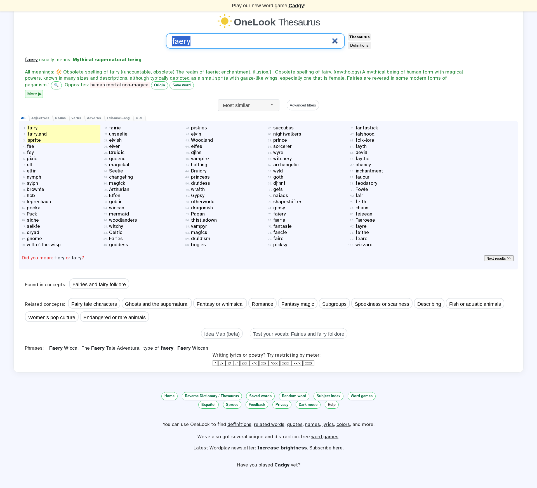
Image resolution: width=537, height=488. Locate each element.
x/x (254, 363)
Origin (159, 85)
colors (343, 424)
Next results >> (499, 258)
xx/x (297, 363)
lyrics (328, 424)
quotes (295, 424)
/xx (244, 363)
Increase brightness (282, 448)
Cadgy (296, 5)
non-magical (136, 85)
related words (269, 424)
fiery (59, 258)
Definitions (359, 45)
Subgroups (334, 304)
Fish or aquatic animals (475, 304)
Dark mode (308, 404)
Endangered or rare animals (114, 317)
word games (324, 436)
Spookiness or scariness (382, 304)
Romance (262, 304)
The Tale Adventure (110, 348)
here (338, 448)
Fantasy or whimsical (220, 304)
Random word (294, 396)
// (236, 363)
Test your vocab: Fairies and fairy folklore (298, 334)
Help (332, 404)
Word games (362, 396)
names (312, 424)
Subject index (328, 396)
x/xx (285, 363)
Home (169, 396)
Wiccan (192, 348)
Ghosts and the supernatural (157, 304)
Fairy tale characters (94, 304)
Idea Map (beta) (222, 334)
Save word (182, 85)
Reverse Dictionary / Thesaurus (212, 396)
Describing (429, 304)
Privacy (281, 404)
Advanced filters (303, 105)
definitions (239, 424)
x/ (229, 363)
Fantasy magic (297, 304)
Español (208, 404)
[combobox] (248, 105)
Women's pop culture (51, 317)
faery (31, 59)
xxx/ (308, 363)
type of (158, 348)
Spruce (232, 404)
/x (221, 363)
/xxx (274, 363)
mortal (113, 85)
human (97, 85)
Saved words (260, 396)
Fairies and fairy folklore (99, 284)
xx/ (263, 363)
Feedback (257, 404)
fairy (76, 258)
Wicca (63, 348)
